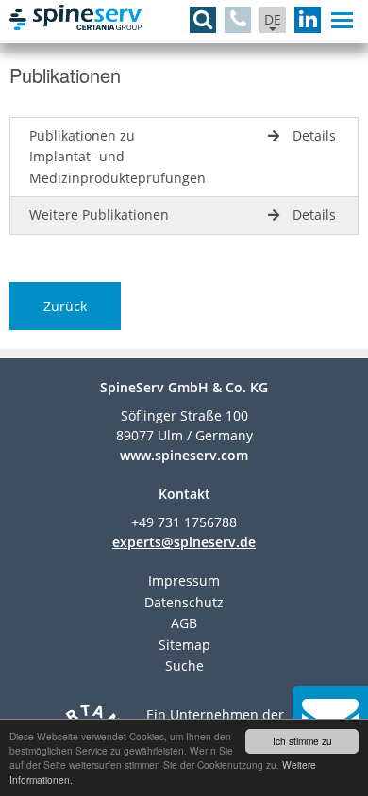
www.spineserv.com (184, 455)
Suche (184, 665)
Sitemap (184, 645)
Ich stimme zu (302, 741)
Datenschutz (184, 602)
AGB (184, 623)
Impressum (184, 580)
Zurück (65, 306)
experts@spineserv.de (184, 542)
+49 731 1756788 (184, 522)
